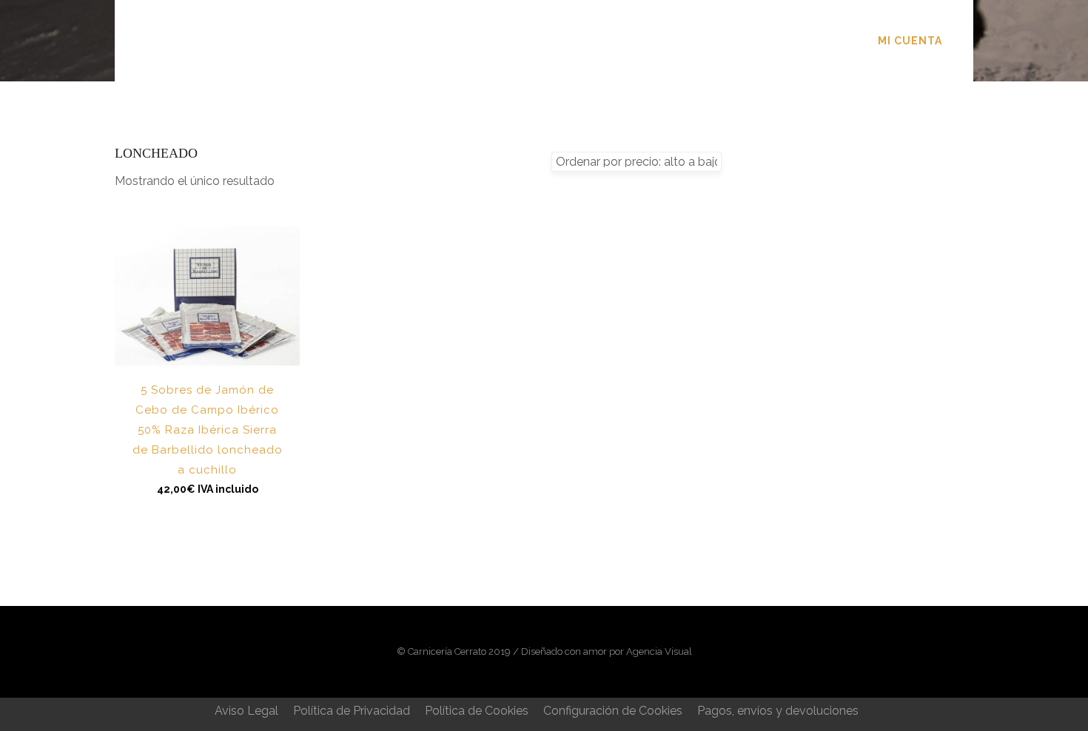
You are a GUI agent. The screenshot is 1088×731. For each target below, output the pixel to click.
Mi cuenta (910, 41)
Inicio (358, 41)
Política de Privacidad (351, 711)
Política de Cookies (476, 711)
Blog (636, 41)
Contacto (715, 41)
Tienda (568, 41)
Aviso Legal (246, 711)
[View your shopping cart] (964, 40)
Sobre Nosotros (462, 41)
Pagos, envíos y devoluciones (778, 711)
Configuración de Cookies (612, 711)
